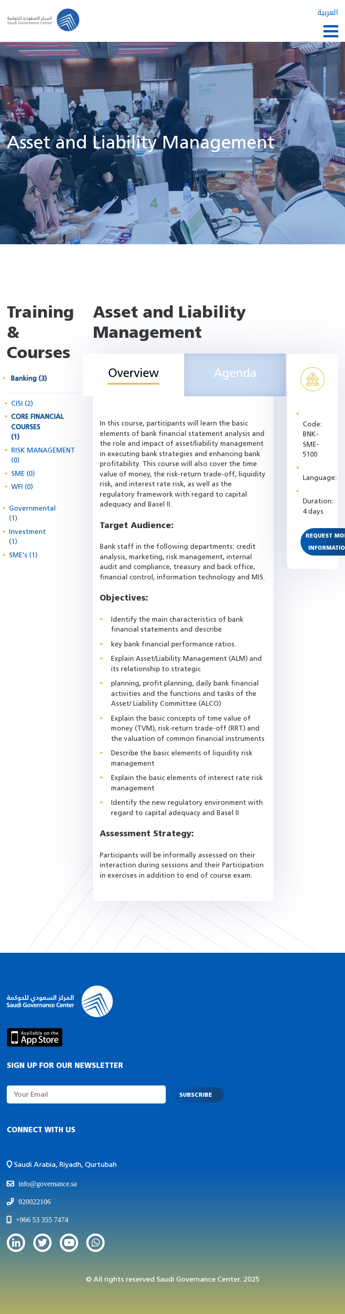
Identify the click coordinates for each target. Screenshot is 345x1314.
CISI (22, 403)
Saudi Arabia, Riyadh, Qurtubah (64, 1164)
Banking (29, 378)
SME (23, 474)
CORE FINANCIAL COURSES (37, 426)
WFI (22, 487)
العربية (328, 12)
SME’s (23, 555)
